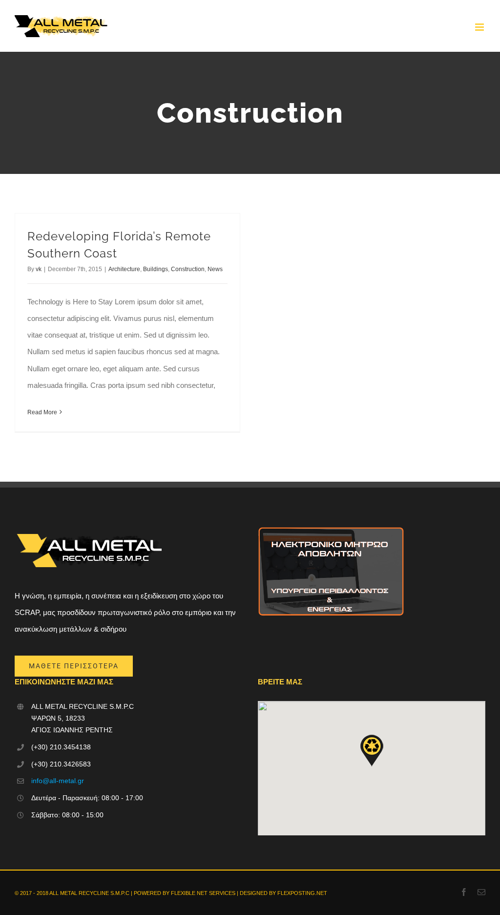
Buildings (155, 269)
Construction (188, 269)
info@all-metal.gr (57, 781)
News (215, 269)
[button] (371, 750)
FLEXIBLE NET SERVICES (203, 893)
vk (39, 269)
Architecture (124, 269)
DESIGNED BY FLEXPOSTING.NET (283, 893)
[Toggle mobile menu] (480, 27)
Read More (42, 412)
